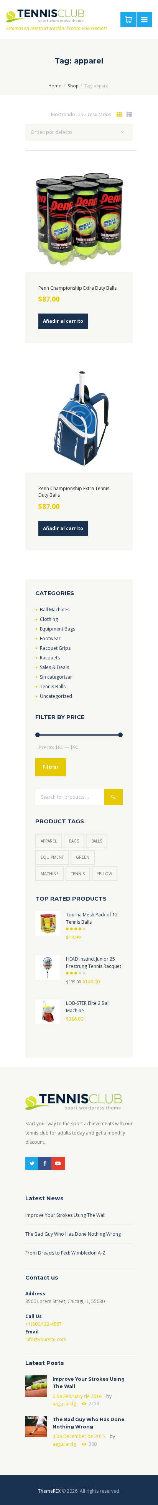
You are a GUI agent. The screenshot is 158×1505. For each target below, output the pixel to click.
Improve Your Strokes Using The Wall (65, 1215)
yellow (104, 873)
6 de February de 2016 (77, 1396)
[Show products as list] (129, 114)
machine (50, 873)
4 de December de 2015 (79, 1436)
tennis (78, 873)
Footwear (50, 638)
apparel (49, 841)
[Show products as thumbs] (119, 114)
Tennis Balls (53, 686)
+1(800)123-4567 (43, 1324)
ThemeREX (49, 1491)
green (82, 857)
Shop (73, 85)
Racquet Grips (55, 648)
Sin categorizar (56, 677)
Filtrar (51, 767)
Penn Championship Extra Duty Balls (77, 288)
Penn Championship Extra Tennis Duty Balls (73, 491)
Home (54, 85)
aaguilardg (64, 1403)
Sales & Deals (54, 667)
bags (74, 841)
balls (96, 841)
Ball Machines (54, 609)
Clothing (49, 619)
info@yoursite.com (45, 1339)
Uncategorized (56, 696)
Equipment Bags (57, 629)
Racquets (50, 657)
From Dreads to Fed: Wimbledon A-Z (65, 1253)
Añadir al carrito (63, 321)
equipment (52, 857)
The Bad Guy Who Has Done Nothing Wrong (73, 1234)
